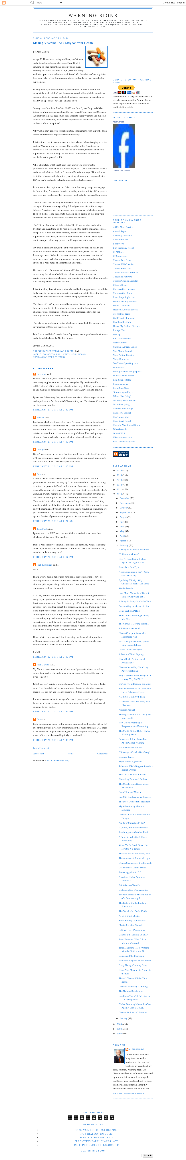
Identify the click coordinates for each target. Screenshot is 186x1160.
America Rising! (127, 709)
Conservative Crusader (124, 288)
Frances (40, 417)
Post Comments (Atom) (57, 760)
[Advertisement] (131, 52)
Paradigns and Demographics (127, 371)
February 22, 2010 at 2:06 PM (53, 557)
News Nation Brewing (123, 354)
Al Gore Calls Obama (129, 915)
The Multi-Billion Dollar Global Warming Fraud (135, 732)
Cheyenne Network (122, 276)
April (122, 536)
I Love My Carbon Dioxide (126, 326)
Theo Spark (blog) (122, 420)
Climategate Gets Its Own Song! (134, 752)
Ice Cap (116, 334)
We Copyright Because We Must (135, 683)
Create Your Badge (121, 170)
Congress (49, 354)
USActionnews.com (122, 437)
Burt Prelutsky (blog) (123, 247)
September (125, 512)
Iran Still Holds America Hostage (135, 796)
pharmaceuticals (43, 357)
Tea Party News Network (125, 400)
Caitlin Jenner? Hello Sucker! (96, 1145)
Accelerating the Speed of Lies (134, 606)
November (125, 503)
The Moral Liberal (122, 412)
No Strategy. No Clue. (96, 1133)
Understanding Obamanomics (133, 889)
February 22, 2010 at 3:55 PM (53, 711)
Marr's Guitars (120, 342)
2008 (119, 1028)
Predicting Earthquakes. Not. (97, 1141)
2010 (119, 494)
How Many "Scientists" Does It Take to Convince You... (134, 594)
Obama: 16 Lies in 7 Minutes (133, 1012)
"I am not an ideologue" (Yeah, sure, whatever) (134, 573)
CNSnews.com (120, 256)
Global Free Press (121, 313)
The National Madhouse (131, 991)
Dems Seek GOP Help (129, 610)
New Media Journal (122, 350)
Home (71, 753)
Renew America (120, 383)
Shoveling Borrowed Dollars (133, 779)
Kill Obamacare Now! (129, 628)
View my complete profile (129, 1093)
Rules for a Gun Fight (129, 567)
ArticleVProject (120, 239)
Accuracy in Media (122, 235)
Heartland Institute (122, 321)
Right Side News (121, 387)
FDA (58, 354)
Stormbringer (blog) (122, 392)
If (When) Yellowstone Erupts (133, 827)
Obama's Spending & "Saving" (134, 986)
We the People (126, 588)
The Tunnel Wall (121, 416)
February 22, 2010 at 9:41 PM (53, 740)
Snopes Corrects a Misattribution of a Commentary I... (135, 896)
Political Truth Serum (123, 375)
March (123, 540)
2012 (119, 484)
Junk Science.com (122, 338)
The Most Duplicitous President (134, 801)
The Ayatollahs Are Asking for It (134, 853)
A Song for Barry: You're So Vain (135, 601)
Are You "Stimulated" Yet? (132, 822)
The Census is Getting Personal (134, 623)
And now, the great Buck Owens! (135, 960)
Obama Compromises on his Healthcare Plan (132, 634)
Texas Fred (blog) (121, 404)
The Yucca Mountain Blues (132, 774)
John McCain (79, 354)
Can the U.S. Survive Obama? (133, 934)
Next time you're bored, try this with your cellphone (134, 643)
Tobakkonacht (120, 429)
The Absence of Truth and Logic (134, 858)
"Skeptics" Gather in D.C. (97, 1137)
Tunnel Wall (119, 433)
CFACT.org (118, 252)
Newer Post (38, 753)
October (124, 507)
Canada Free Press (122, 260)
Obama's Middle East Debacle (96, 1130)
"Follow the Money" (129, 554)
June (122, 526)
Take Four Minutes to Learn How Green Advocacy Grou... (135, 690)
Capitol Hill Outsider (123, 264)
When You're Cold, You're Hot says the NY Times (133, 846)
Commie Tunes (126, 756)
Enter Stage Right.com (124, 297)
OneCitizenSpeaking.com (125, 363)
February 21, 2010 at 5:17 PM (53, 466)
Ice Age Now (119, 330)
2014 (119, 475)
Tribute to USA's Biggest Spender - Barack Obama (136, 768)
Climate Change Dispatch (125, 280)
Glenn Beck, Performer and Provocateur (132, 660)
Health (66, 354)
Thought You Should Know (126, 425)
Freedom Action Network (125, 309)
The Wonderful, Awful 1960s (133, 911)
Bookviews (118, 243)
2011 (119, 489)
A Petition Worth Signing (131, 654)
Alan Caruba (43, 664)
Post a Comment (41, 748)
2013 (119, 480)
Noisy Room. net (121, 359)
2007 (119, 1033)
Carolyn (41, 449)
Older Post (102, 753)
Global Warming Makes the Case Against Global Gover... (135, 1006)
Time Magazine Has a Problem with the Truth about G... (134, 949)
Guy (39, 474)
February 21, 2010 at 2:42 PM (53, 409)
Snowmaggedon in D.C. (130, 872)
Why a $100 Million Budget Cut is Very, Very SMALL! (135, 677)
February (124, 545)
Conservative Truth (122, 293)
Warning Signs (93, 15)
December (125, 498)
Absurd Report (120, 231)
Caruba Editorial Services (125, 272)
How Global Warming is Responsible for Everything (133, 724)
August (123, 517)
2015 (119, 470)
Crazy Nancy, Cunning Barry (133, 965)
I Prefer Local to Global (130, 925)
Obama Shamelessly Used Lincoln (135, 862)
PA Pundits (118, 367)
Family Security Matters (125, 301)
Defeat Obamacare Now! (130, 649)
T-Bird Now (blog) (122, 396)
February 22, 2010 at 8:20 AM (53, 521)
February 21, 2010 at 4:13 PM (53, 441)
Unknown (41, 374)
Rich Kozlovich (44, 564)
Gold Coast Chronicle (123, 317)
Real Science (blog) (122, 379)
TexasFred (42, 528)
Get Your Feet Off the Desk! (132, 867)
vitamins (60, 357)
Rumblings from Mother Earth (133, 832)
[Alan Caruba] (124, 166)
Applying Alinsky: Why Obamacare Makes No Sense (134, 581)
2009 (119, 1024)
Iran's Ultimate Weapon (130, 792)
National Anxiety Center (125, 346)
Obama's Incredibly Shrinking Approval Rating (133, 669)
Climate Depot (120, 285)
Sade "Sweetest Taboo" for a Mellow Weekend (132, 941)
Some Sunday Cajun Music (132, 920)
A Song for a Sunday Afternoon (134, 549)
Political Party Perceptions (132, 929)
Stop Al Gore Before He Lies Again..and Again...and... (132, 560)
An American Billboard (130, 747)
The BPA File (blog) (123, 408)
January (124, 1018)
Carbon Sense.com (122, 268)
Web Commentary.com (124, 441)
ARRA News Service (123, 227)
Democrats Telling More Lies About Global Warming (133, 740)
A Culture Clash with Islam (132, 696)
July (122, 521)
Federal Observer (121, 305)
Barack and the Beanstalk (131, 955)
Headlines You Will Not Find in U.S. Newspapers (134, 997)
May (122, 531)
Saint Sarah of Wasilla (129, 885)
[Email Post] (77, 351)
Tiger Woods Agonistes (130, 761)
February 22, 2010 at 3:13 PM (53, 656)
